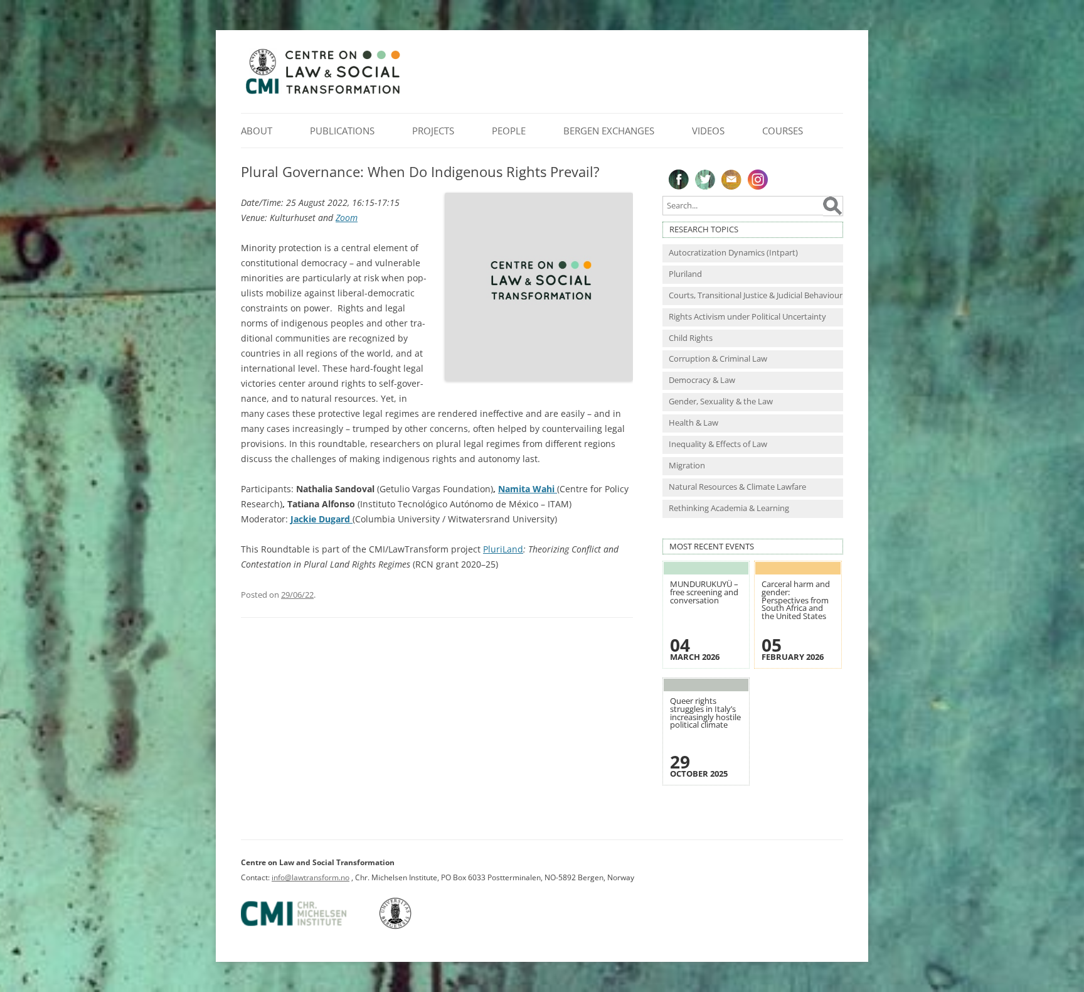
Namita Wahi (527, 489)
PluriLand (503, 549)
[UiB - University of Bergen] (411, 926)
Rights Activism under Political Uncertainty (747, 316)
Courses (782, 130)
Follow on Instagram (758, 180)
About (256, 130)
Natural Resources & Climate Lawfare (737, 487)
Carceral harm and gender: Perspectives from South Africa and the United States (796, 600)
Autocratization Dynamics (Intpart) (733, 252)
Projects (433, 130)
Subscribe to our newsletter (731, 180)
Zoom (347, 218)
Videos (708, 130)
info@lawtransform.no (310, 877)
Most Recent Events (711, 546)
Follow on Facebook (679, 180)
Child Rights (691, 338)
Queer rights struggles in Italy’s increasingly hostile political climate (705, 713)
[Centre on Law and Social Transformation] (322, 93)
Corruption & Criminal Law (718, 358)
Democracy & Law (702, 380)
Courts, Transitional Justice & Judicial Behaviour (755, 295)
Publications (342, 130)
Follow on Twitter (705, 180)
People (509, 130)
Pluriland (685, 274)
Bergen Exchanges (608, 130)
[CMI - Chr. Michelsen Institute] (309, 926)
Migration (687, 465)
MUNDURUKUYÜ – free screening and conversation (704, 592)
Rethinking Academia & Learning (729, 508)
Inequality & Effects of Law (718, 444)
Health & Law (693, 423)
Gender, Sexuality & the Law (721, 401)
